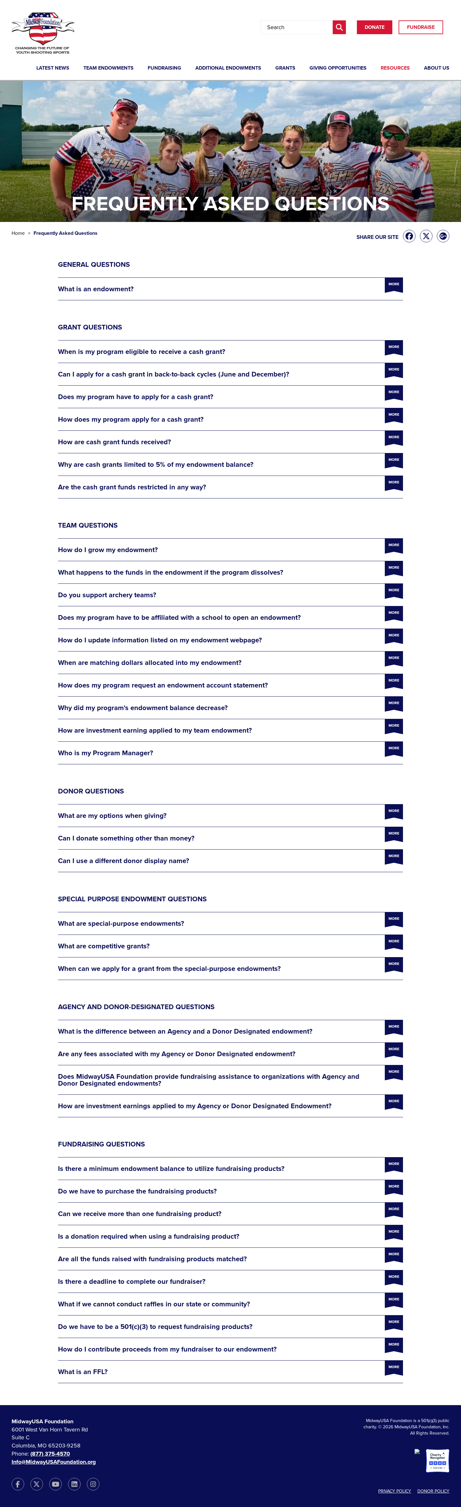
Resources (395, 68)
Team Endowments (108, 68)
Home (18, 233)
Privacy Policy (394, 1491)
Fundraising (164, 68)
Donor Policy (433, 1491)
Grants (285, 68)
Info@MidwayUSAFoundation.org (54, 1461)
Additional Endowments (228, 68)
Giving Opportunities (338, 68)
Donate (374, 27)
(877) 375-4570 (50, 1453)
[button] (230, 289)
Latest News (52, 68)
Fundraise (421, 27)
